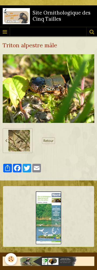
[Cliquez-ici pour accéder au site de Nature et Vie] (48, 261)
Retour (48, 140)
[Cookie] (11, 259)
